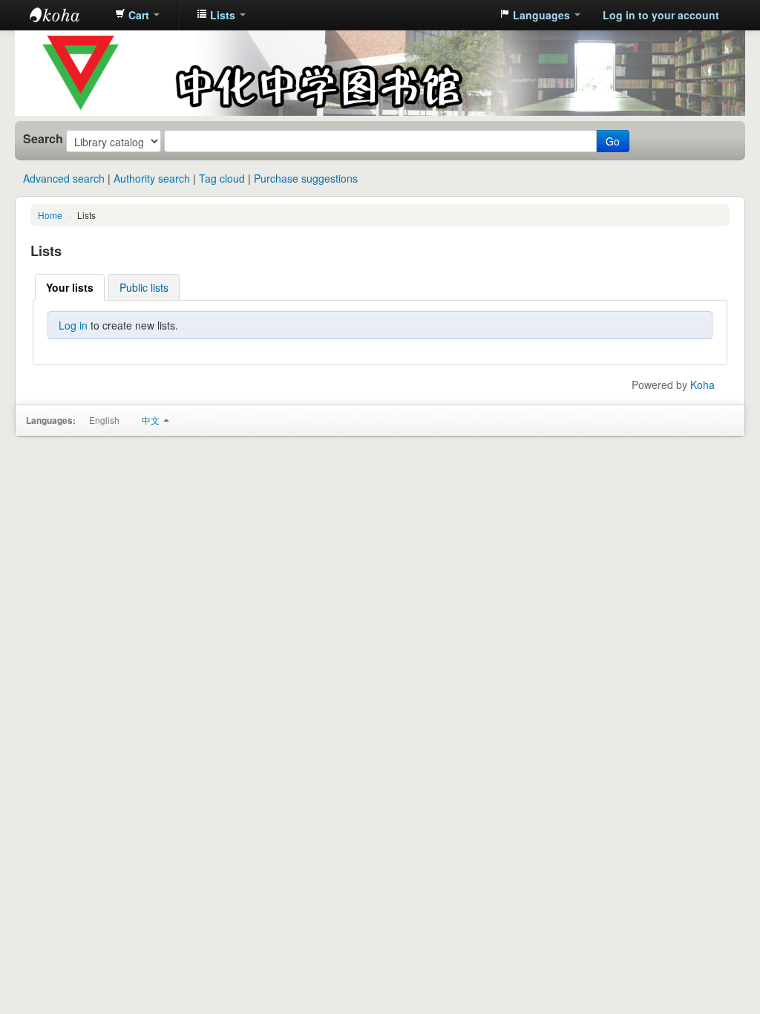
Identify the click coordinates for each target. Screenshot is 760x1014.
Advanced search (64, 178)
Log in (73, 325)
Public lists (143, 287)
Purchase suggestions (306, 178)
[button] (137, 15)
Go (613, 141)
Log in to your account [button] (661, 14)
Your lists (70, 287)
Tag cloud (222, 178)
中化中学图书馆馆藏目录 (67, 15)
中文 (152, 419)
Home (50, 215)
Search (43, 138)
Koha (702, 384)
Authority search (152, 178)
